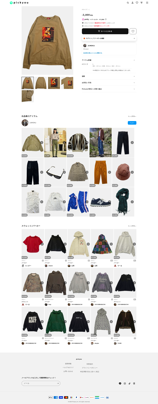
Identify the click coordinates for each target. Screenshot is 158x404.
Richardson (71, 338)
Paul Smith (94, 338)
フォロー (132, 122)
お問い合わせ (68, 371)
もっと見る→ (132, 116)
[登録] (57, 383)
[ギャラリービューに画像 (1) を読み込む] (28, 83)
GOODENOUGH (49, 299)
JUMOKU (32, 123)
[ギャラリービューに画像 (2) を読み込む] (41, 83)
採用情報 (68, 364)
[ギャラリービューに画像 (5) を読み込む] (28, 96)
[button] (147, 2)
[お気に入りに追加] (133, 31)
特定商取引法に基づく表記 (89, 372)
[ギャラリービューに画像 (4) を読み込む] (67, 83)
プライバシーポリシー (90, 368)
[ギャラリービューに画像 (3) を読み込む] (54, 83)
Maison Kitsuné (49, 338)
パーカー (24, 263)
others (23, 260)
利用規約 (90, 364)
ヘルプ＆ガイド (68, 367)
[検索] (127, 2)
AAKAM (116, 338)
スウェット (25, 301)
